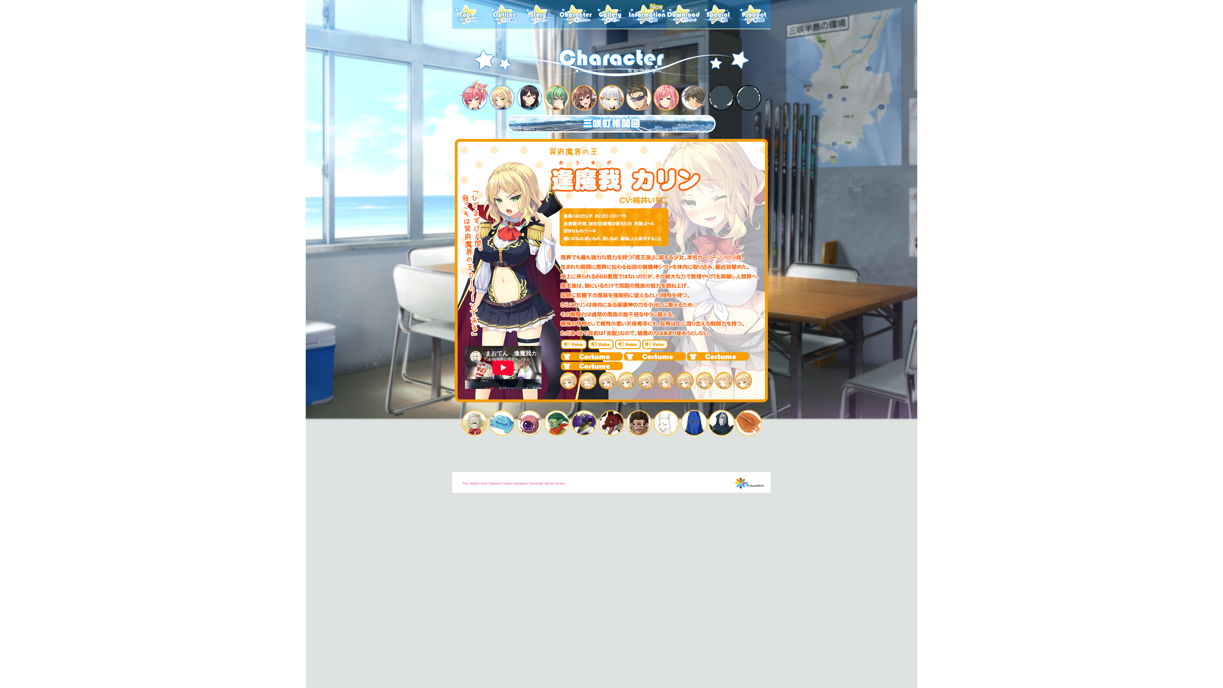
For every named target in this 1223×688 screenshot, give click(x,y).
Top (465, 483)
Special (549, 483)
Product (560, 483)
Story (484, 483)
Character (495, 483)
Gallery (507, 483)
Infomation (521, 483)
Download (536, 483)
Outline (474, 483)
